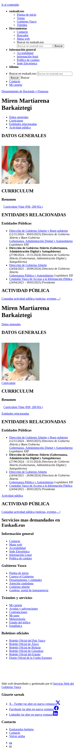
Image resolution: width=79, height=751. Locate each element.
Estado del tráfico (19, 622)
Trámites (22, 25)
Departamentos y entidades (25, 580)
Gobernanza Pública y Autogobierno (31, 275)
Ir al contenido (10, 4)
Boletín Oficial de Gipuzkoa (26, 651)
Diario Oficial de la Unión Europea (30, 657)
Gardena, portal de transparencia (28, 590)
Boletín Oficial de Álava (24, 644)
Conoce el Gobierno (21, 576)
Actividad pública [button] (20, 127)
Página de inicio (26, 14)
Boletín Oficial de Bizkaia (25, 647)
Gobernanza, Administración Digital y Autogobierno (41, 241)
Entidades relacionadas (15, 413)
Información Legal (20, 555)
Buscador (22, 35)
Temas (21, 18)
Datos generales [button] (18, 117)
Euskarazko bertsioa (21, 729)
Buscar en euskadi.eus (30, 42)
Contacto (22, 31)
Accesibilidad (25, 53)
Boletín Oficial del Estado (24, 654)
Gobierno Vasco (26, 21)
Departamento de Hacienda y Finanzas (25, 91)
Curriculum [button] (16, 120)
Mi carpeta (15, 84)
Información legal (27, 56)
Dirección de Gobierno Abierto (28, 265)
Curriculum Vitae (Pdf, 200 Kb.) (23, 206)
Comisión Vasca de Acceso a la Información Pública (40, 279)
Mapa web (23, 38)
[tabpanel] (39, 159)
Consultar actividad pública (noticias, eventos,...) (31, 298)
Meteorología (17, 619)
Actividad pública (12, 495)
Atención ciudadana (21, 583)
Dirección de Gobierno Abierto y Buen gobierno (38, 230)
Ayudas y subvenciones (23, 608)
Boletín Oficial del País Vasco (27, 640)
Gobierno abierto (19, 586)
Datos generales (11, 324)
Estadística (15, 625)
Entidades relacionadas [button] (23, 124)
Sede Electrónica (27, 63)
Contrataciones (18, 612)
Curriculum (8, 383)
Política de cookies (28, 60)
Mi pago (14, 615)
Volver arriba (17, 736)
